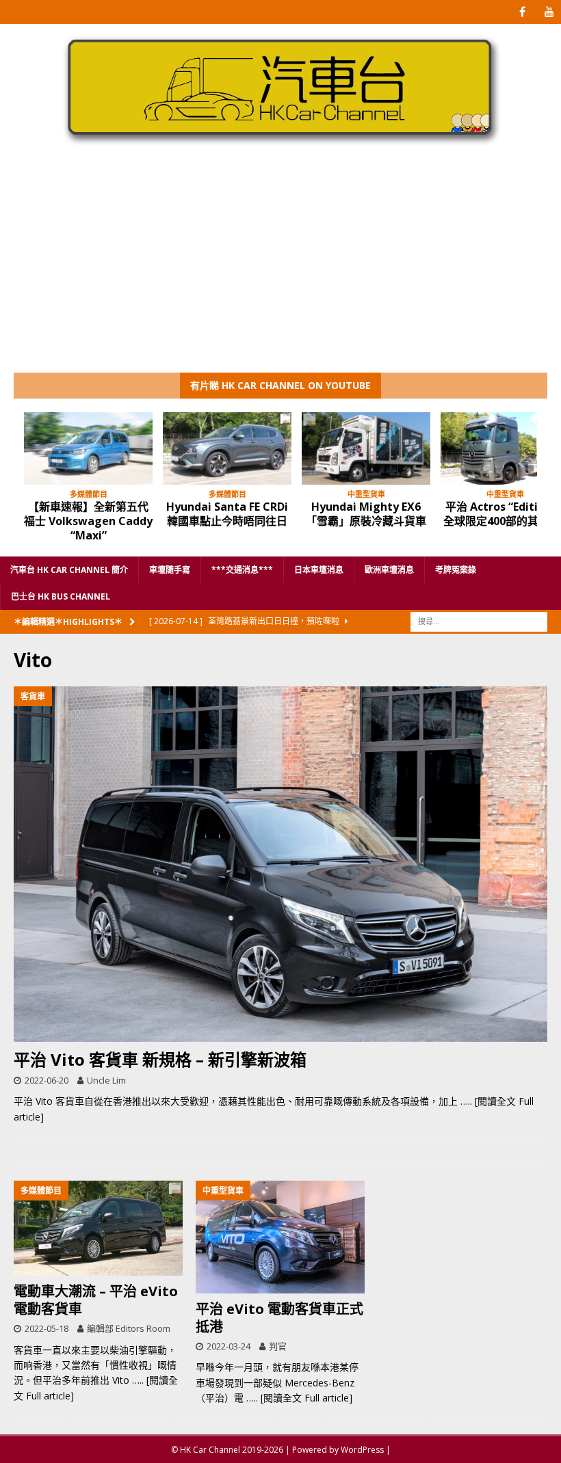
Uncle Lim (106, 1080)
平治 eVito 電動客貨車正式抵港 (279, 1318)
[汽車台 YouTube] (549, 12)
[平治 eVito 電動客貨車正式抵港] (280, 1237)
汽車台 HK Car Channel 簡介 (69, 570)
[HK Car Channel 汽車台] (280, 145)
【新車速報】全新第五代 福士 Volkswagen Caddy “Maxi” (88, 521)
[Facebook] (522, 12)
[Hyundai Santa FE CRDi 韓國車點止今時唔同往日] (227, 448)
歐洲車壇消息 (389, 570)
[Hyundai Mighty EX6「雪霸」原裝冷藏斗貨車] (366, 448)
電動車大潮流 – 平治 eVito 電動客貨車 (96, 1300)
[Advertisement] (280, 270)
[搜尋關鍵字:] (478, 620)
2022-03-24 (228, 1346)
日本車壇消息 (318, 570)
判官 (278, 1346)
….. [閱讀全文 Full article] (299, 1397)
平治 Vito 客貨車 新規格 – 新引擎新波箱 (160, 1059)
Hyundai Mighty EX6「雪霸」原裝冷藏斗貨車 (366, 513)
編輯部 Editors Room (128, 1328)
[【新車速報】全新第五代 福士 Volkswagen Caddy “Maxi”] (88, 448)
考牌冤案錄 (455, 570)
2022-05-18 (46, 1328)
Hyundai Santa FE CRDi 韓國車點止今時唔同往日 (227, 513)
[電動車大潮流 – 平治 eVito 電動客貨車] (98, 1228)
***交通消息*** (242, 570)
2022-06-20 (46, 1080)
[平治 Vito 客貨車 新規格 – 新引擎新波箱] (280, 864)
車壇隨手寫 (169, 570)
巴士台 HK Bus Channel (60, 596)
